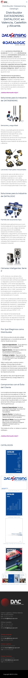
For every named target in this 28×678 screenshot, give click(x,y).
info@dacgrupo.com (11, 618)
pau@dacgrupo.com (11, 638)
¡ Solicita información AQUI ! (9, 92)
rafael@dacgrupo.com (12, 660)
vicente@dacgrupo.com (12, 647)
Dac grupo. (21, 674)
